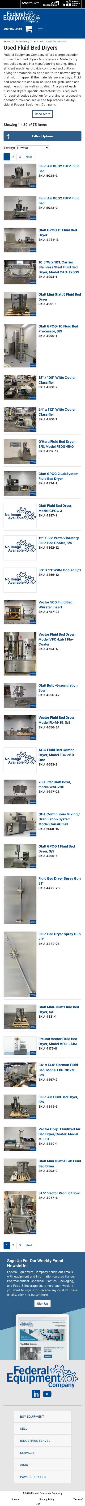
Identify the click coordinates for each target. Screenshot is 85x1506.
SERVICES (27, 1452)
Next (29, 157)
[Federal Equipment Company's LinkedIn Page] (36, 1395)
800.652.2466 (13, 28)
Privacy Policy (46, 1499)
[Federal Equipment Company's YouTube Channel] (47, 1395)
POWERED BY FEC (33, 1477)
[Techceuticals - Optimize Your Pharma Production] (51, 4)
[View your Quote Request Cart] (28, 31)
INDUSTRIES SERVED (35, 1440)
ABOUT (25, 1465)
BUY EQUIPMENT (32, 1416)
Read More (42, 114)
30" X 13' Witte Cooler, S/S (59, 570)
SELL (23, 1428)
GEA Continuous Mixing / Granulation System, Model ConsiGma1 (59, 819)
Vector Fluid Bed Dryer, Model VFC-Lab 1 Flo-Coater (56, 639)
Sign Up (42, 1303)
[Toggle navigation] (40, 28)
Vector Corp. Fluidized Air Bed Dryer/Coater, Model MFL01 (59, 1134)
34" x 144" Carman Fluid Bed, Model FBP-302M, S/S (58, 1070)
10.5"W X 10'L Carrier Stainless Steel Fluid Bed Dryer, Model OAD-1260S (58, 267)
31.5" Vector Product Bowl (59, 1193)
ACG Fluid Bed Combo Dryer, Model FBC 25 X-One (57, 755)
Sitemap (15, 1499)
